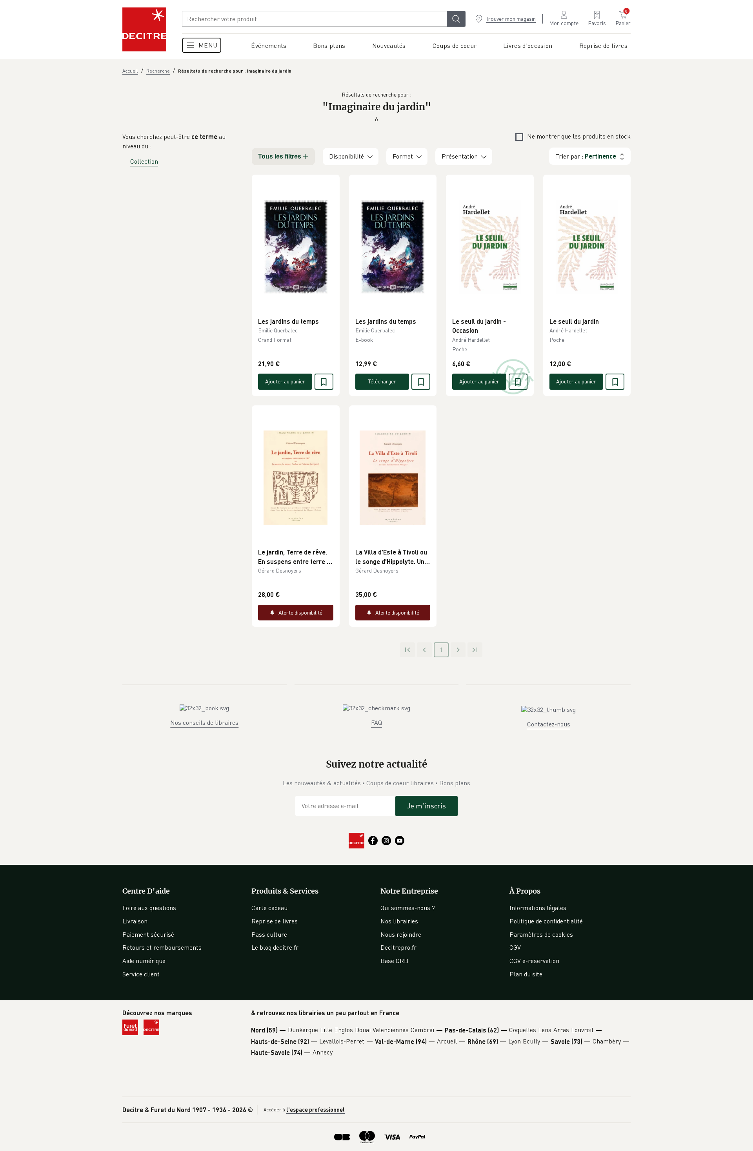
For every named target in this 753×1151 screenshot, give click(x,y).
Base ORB (394, 961)
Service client (141, 974)
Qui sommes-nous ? (407, 908)
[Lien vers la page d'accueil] (144, 29)
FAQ (376, 722)
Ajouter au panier (285, 381)
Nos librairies (399, 921)
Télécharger (382, 381)
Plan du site (525, 974)
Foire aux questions (149, 908)
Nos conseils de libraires (204, 722)
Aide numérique (144, 961)
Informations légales (537, 908)
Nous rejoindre (400, 934)
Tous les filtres (279, 156)
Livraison (134, 921)
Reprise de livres (274, 921)
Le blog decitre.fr (274, 947)
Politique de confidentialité (546, 921)
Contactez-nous (548, 724)
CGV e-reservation (534, 961)
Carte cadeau (269, 908)
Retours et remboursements (162, 947)
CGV (515, 947)
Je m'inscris (426, 805)
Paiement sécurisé (148, 934)
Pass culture (269, 934)
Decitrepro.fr (398, 947)
